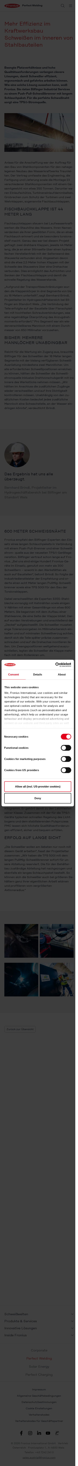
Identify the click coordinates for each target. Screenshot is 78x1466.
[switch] (66, 748)
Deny (37, 798)
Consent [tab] (13, 674)
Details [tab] (37, 674)
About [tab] (62, 674)
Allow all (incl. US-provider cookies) (37, 786)
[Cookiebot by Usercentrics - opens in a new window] (55, 664)
